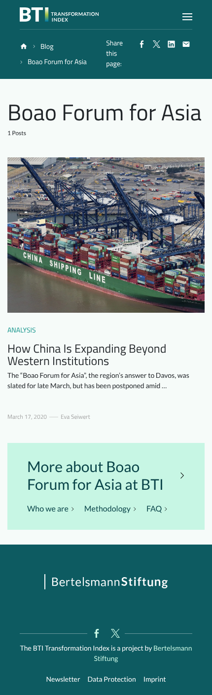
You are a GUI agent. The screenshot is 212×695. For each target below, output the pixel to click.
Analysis (21, 330)
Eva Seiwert (75, 416)
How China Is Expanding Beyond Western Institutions (86, 355)
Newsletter (63, 679)
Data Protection (112, 679)
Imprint (154, 679)
